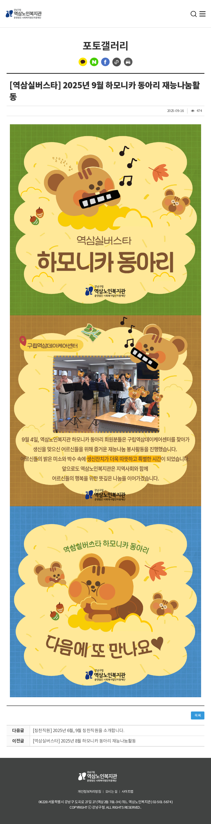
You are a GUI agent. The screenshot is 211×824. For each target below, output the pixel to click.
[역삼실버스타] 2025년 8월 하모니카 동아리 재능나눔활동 (84, 741)
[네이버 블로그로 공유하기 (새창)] (94, 61)
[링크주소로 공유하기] (116, 61)
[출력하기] (128, 61)
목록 (198, 715)
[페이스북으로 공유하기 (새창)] (105, 61)
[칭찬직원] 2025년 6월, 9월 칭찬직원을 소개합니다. (78, 730)
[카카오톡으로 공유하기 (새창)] (83, 61)
